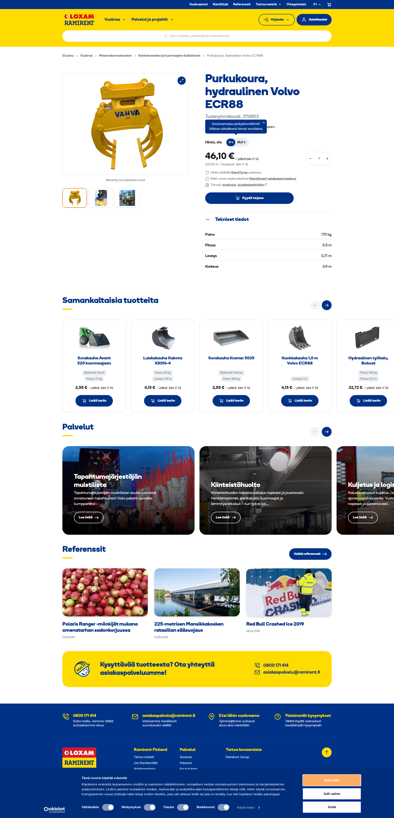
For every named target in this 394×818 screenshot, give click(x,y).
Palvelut (188, 750)
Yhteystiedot (296, 4)
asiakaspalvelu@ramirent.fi (291, 672)
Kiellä (332, 807)
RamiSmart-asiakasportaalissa (273, 179)
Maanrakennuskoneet (115, 55)
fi (315, 4)
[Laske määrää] (310, 158)
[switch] (150, 807)
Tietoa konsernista (244, 750)
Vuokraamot (198, 4)
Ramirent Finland (150, 750)
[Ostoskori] (329, 4)
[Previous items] (315, 305)
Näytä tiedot (245, 807)
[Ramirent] (79, 19)
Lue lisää (128, 490)
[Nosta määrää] (327, 158)
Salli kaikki (331, 780)
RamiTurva (239, 172)
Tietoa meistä (266, 4)
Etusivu (68, 55)
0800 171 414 (276, 665)
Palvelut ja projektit (150, 20)
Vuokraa (112, 20)
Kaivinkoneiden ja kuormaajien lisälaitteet (169, 55)
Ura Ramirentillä (145, 763)
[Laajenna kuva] (182, 81)
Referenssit (242, 4)
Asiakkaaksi (318, 19)
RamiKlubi (220, 4)
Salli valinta (332, 793)
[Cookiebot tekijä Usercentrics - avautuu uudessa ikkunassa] (54, 810)
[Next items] (327, 305)
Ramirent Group (237, 757)
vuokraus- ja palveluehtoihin (243, 185)
